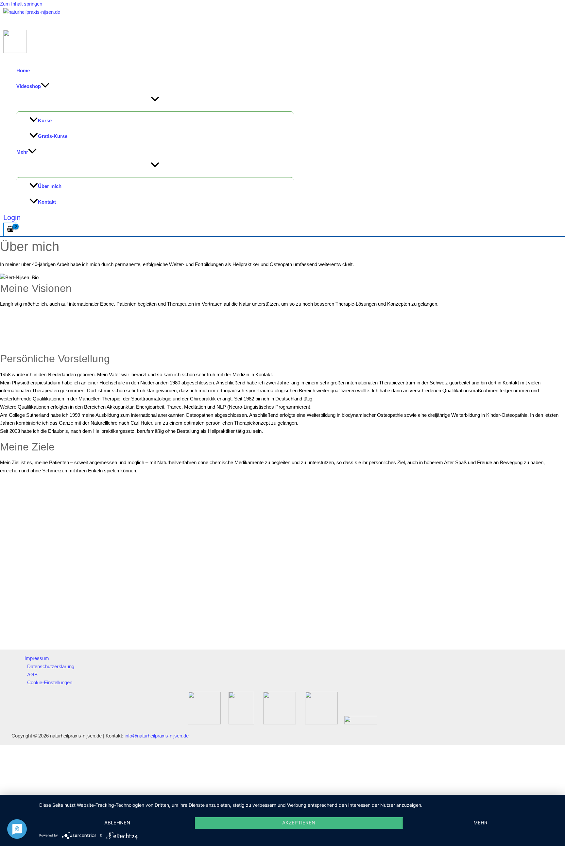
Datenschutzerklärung (50, 666)
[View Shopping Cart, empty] (10, 229)
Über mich (49, 186)
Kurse (45, 120)
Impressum (37, 658)
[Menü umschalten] (155, 99)
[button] (45, 86)
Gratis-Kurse (52, 136)
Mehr (22, 152)
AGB (32, 674)
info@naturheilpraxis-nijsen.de (157, 735)
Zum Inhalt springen (21, 4)
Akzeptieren (298, 823)
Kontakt (47, 202)
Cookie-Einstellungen (49, 682)
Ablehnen (117, 823)
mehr (480, 823)
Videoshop (28, 86)
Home (23, 70)
